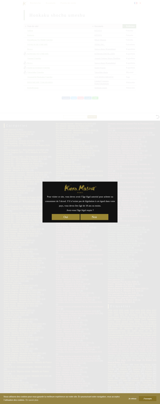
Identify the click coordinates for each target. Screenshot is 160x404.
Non (94, 217)
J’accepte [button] (148, 399)
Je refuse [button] (132, 399)
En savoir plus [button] (32, 400)
